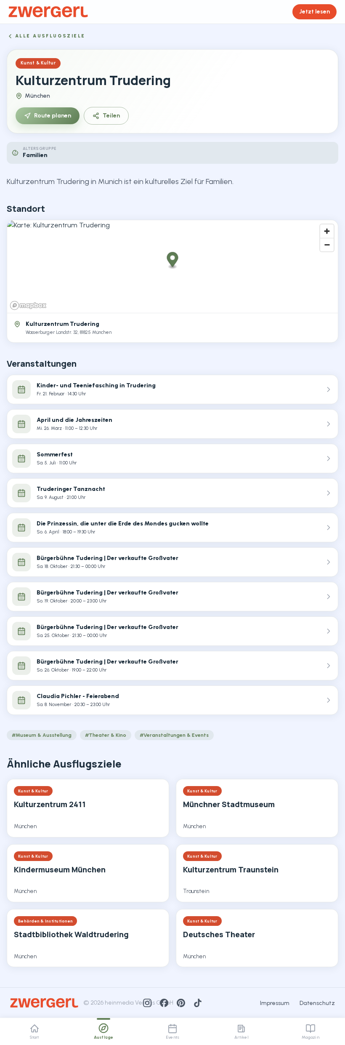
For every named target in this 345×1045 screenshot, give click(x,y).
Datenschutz (317, 1003)
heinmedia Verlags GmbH (139, 1002)
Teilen (111, 115)
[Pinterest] (181, 1003)
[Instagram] (147, 1003)
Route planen (52, 115)
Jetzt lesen (314, 11)
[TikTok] (198, 1003)
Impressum (274, 1003)
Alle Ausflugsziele (50, 36)
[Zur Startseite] (48, 12)
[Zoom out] (327, 244)
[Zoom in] (327, 231)
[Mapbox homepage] (28, 305)
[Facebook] (164, 1003)
